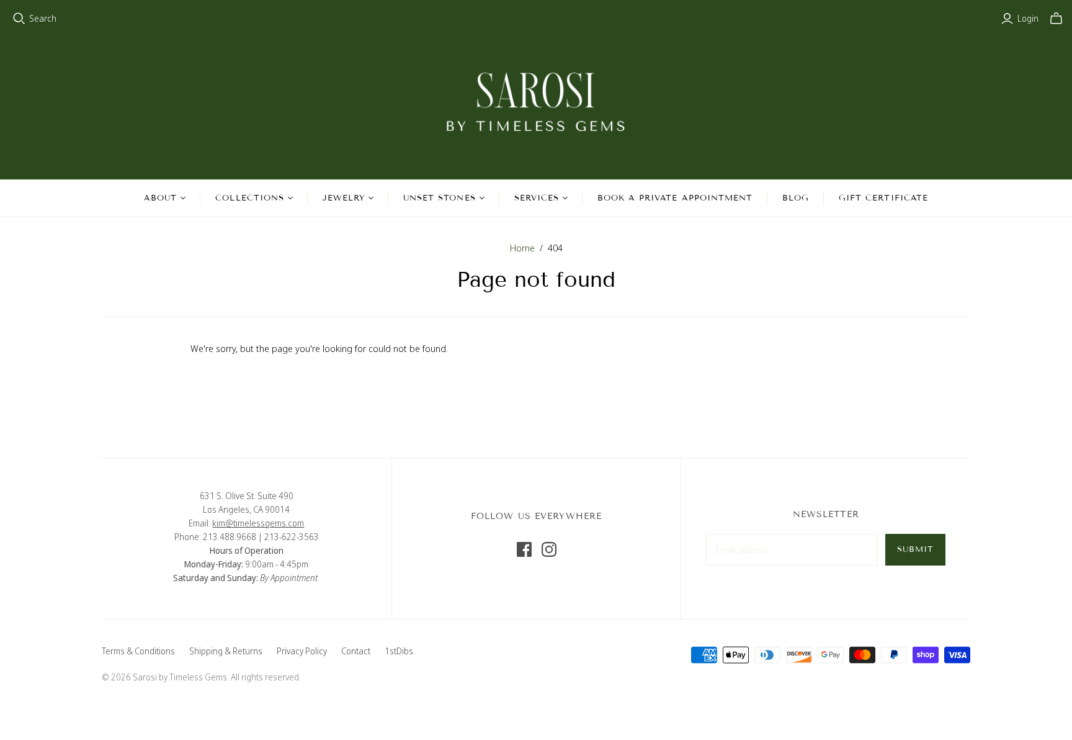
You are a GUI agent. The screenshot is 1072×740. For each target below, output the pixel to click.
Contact (355, 651)
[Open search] (19, 18)
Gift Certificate (883, 198)
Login (1027, 18)
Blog (795, 198)
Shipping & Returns (225, 651)
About (160, 198)
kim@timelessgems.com (258, 523)
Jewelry (344, 198)
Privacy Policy (302, 651)
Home (522, 247)
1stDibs (399, 651)
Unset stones (439, 198)
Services (536, 198)
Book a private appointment (675, 198)
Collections (249, 198)
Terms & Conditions (138, 651)
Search (42, 18)
